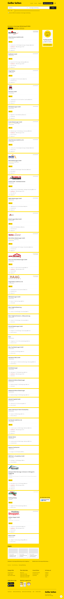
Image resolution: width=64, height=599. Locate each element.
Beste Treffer (10, 28)
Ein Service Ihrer (49, 595)
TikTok (46, 576)
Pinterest (46, 575)
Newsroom (22, 572)
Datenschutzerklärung (17, 591)
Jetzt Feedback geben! (47, 44)
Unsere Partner (36, 570)
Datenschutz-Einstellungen (26, 591)
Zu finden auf (48, 570)
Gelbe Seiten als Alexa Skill (24, 576)
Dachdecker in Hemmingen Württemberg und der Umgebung (18, 561)
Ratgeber (40, 3)
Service (35, 3)
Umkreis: (10, 10)
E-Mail (11, 41)
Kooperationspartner (36, 572)
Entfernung (22, 28)
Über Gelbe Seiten (24, 570)
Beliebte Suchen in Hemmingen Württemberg (40, 561)
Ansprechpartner (11, 572)
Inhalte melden (38, 591)
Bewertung (16, 28)
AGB (33, 591)
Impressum (10, 591)
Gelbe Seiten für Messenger (25, 575)
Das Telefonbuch (35, 574)
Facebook (46, 574)
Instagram (47, 572)
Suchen (31, 3)
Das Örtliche (35, 575)
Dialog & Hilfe (11, 570)
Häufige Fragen (10, 574)
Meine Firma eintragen (48, 3)
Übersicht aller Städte (11, 575)
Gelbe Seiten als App (23, 574)
